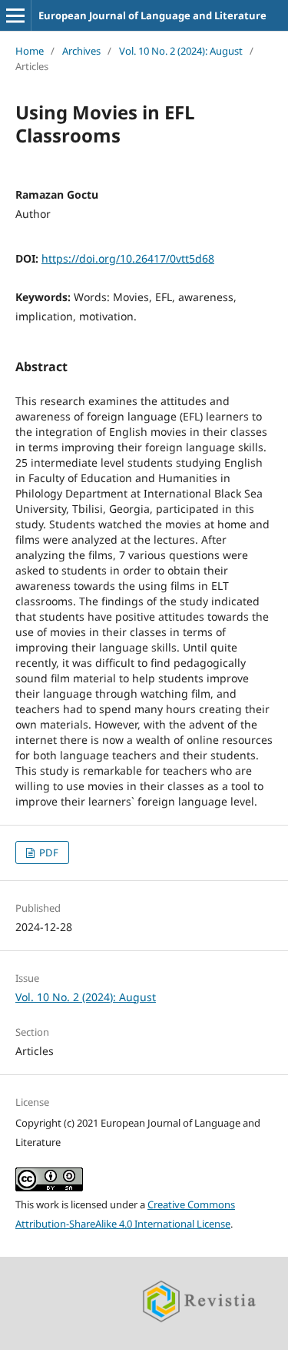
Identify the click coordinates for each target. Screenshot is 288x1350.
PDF (47, 852)
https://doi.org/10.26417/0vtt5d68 (127, 258)
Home (29, 51)
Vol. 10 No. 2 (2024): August (181, 51)
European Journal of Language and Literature (152, 15)
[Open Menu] (15, 15)
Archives (81, 51)
